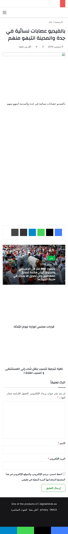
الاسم (61, 443)
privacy (44, 509)
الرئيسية (58, 21)
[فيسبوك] (58, 232)
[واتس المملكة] (44, 12)
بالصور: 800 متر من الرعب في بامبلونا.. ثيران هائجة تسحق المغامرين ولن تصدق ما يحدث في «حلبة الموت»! (34, 274)
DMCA (53, 509)
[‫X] (49, 232)
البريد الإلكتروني (56, 458)
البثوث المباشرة (19, 509)
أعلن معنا (33, 509)
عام (50, 21)
